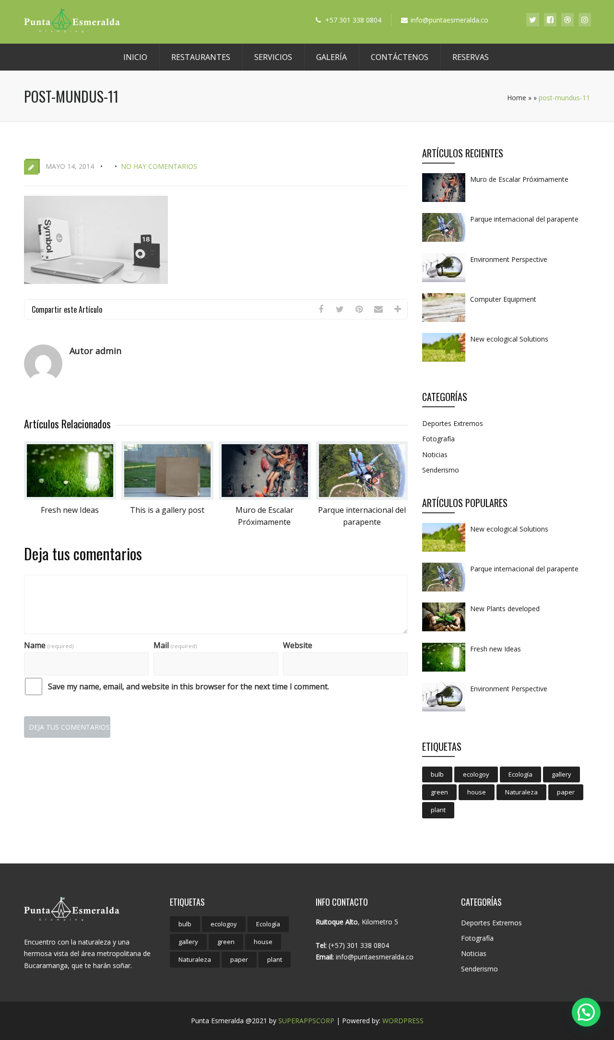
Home (516, 97)
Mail (175, 645)
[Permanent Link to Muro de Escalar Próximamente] (265, 497)
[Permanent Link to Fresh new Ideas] (70, 497)
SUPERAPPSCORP (306, 1020)
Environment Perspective (508, 259)
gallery (561, 774)
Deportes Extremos (452, 423)
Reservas (470, 57)
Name (48, 645)
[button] (586, 1012)
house (476, 792)
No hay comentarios (159, 166)
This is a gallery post (167, 510)
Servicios (273, 57)
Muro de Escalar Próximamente (519, 179)
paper (566, 792)
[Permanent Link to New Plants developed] (443, 631)
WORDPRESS (403, 1020)
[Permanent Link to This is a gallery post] (167, 497)
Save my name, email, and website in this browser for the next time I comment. (188, 686)
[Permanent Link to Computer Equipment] (443, 321)
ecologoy (476, 774)
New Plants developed (505, 608)
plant (438, 809)
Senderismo (440, 469)
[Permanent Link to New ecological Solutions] (443, 361)
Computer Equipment (503, 299)
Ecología (520, 774)
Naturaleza (521, 792)
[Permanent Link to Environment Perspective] (443, 281)
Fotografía (438, 438)
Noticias (435, 454)
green (439, 792)
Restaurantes (200, 57)
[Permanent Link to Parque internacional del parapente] (362, 497)
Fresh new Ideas (70, 510)
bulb (437, 774)
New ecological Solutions (509, 338)
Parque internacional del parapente (524, 219)
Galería (331, 57)
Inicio (135, 57)
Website (297, 645)
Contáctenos (399, 57)
